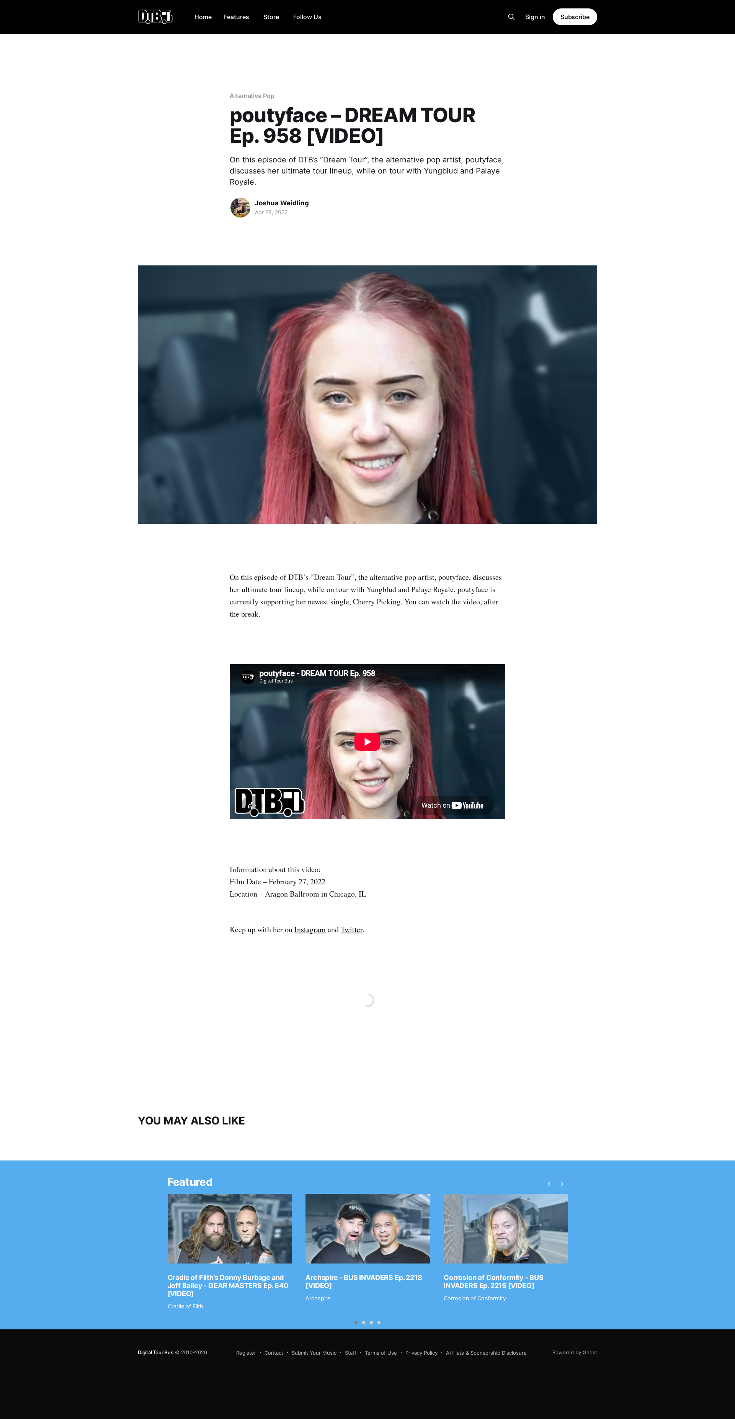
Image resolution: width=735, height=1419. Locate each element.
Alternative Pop (252, 96)
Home (203, 17)
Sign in (535, 17)
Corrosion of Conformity (475, 1298)
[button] (356, 1322)
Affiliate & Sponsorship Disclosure (486, 1353)
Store (271, 17)
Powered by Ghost (574, 1352)
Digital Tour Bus (155, 1352)
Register (246, 1353)
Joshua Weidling (282, 203)
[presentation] (549, 1183)
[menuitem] (203, 17)
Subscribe (575, 17)
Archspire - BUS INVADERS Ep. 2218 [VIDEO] (363, 1281)
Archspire (317, 1298)
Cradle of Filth (185, 1306)
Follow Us (307, 17)
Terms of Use (381, 1353)
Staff (350, 1353)
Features (236, 17)
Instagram (310, 929)
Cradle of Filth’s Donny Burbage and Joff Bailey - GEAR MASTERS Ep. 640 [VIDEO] (228, 1285)
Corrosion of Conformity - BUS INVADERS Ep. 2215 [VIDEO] (494, 1281)
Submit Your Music (314, 1353)
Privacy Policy (421, 1353)
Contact (274, 1353)
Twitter (352, 929)
